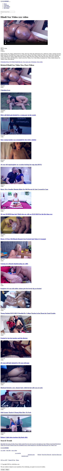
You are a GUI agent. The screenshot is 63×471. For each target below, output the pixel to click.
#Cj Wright (12, 62)
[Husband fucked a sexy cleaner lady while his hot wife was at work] (16, 382)
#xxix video (40, 62)
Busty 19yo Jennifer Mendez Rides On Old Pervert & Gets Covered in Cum (24, 189)
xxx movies (18, 453)
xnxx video (14, 450)
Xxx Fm (29, 444)
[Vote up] (1, 47)
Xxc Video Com (53, 445)
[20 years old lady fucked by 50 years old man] (16, 357)
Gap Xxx (34, 444)
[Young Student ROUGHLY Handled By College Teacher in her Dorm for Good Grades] (16, 307)
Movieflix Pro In (5, 444)
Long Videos (7, 6)
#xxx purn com (26, 62)
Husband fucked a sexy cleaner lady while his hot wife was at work (22, 388)
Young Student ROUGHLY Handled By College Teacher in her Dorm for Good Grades (28, 313)
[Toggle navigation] (9, 1)
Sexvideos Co (40, 444)
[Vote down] (2, 47)
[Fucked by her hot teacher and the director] (16, 332)
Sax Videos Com (48, 444)
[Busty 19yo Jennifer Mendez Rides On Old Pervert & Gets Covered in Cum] (16, 183)
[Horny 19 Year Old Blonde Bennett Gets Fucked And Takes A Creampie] (16, 233)
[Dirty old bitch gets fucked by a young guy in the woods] (16, 109)
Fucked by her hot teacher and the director (14, 338)
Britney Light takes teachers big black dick (14, 437)
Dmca (17, 460)
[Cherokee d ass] (16, 84)
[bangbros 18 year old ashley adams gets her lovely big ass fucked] (16, 282)
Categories (6, 5)
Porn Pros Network (46, 454)
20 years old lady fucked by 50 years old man (15, 363)
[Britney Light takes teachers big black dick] (16, 431)
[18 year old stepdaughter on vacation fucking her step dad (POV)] (16, 158)
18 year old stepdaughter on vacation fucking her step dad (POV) (21, 164)
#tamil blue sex (18, 62)
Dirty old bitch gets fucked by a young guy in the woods (18, 115)
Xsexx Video (18, 444)
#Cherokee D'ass (5, 62)
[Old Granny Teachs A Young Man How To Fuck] (16, 406)
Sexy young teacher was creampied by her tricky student (18, 140)
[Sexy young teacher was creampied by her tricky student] (16, 134)
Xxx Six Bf (6, 445)
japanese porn (31, 454)
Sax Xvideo (12, 444)
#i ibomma (33, 62)
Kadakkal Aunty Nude (24, 445)
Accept (2, 469)
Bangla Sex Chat (34, 445)
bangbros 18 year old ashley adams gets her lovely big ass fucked (21, 288)
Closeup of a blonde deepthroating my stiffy (14, 264)
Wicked (39, 454)
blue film (8, 450)
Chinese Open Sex (14, 445)
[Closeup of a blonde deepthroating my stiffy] (16, 258)
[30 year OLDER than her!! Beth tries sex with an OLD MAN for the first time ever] (16, 208)
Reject (7, 469)
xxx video (3, 450)
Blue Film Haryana (43, 445)
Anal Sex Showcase (56, 454)
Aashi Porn (24, 444)
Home (5, 4)
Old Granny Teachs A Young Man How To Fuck (16, 412)
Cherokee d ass (5, 90)
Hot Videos (6, 8)
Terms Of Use (11, 460)
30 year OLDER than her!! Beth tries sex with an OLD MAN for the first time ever (26, 214)
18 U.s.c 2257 (4, 460)
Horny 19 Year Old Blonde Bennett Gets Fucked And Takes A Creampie (23, 239)
